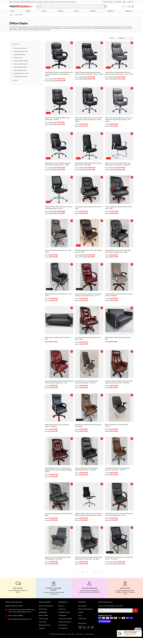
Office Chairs (43, 612)
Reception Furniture (45, 625)
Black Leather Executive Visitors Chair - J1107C (117, 425)
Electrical (110, 11)
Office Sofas (43, 622)
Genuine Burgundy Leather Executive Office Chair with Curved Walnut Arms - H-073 (88, 294)
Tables (28, 11)
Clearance (128, 11)
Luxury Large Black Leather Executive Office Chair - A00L (118, 207)
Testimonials (62, 615)
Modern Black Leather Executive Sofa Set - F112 (118, 338)
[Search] (105, 6)
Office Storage (43, 618)
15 (96, 572)
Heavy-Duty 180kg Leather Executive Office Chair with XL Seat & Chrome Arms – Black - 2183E (88, 119)
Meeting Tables (43, 615)
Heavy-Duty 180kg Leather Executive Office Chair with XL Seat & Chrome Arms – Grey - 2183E (118, 119)
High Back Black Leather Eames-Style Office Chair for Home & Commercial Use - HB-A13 (88, 514)
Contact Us (130, 1)
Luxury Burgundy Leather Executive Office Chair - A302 (88, 338)
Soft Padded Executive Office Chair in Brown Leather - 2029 (88, 251)
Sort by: (112, 38)
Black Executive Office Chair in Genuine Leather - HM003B (57, 425)
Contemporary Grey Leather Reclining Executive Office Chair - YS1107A (86, 382)
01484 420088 (25, 2)
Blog (124, 1)
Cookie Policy (82, 618)
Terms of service (89, 634)
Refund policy (79, 634)
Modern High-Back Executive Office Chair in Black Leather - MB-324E (88, 164)
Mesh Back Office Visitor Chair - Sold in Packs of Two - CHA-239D (119, 558)
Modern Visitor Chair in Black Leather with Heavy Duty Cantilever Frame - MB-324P (117, 164)
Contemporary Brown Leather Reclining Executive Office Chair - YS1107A (117, 469)
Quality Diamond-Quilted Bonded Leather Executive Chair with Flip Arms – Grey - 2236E (119, 73)
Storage (60, 11)
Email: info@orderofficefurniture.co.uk (19, 619)
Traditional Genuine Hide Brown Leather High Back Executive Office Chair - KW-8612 (118, 382)
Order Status (117, 1)
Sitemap (80, 612)
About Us (61, 606)
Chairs (44, 11)
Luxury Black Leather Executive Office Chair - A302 (89, 207)
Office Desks (43, 609)
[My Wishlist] (129, 6)
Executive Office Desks (46, 606)
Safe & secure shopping (85, 609)
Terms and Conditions (65, 618)
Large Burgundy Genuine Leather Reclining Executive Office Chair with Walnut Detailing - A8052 (59, 470)
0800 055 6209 (14, 2)
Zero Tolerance (63, 628)
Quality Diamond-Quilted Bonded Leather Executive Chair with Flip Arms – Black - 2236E (89, 73)
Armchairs (93, 11)
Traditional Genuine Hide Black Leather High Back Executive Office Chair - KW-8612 (88, 558)
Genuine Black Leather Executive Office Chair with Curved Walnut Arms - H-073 (119, 514)
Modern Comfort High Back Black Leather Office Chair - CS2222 (57, 118)
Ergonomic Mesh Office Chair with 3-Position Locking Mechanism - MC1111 (58, 207)
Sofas (76, 11)
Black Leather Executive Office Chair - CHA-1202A (58, 294)
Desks (12, 11)
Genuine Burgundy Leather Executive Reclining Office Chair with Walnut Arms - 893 (59, 382)
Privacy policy (71, 634)
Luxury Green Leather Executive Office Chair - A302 (59, 514)
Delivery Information (65, 622)
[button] (13, 11)
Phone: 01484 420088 (15, 615)
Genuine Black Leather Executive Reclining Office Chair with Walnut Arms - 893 (118, 251)
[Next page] (100, 572)
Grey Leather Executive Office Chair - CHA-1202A (58, 251)
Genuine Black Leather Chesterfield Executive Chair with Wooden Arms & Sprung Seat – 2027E (59, 74)
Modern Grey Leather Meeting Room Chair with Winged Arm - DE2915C (58, 558)
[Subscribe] (135, 610)
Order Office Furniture (60, 634)
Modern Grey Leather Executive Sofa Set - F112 (58, 338)
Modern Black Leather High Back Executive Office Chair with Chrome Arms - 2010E (58, 164)
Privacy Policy (82, 606)
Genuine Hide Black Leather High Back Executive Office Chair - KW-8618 (86, 469)
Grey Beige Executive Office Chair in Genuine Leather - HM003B (119, 294)
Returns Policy (63, 625)
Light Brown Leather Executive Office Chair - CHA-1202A (88, 425)
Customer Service (108, 1)
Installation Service (64, 612)
